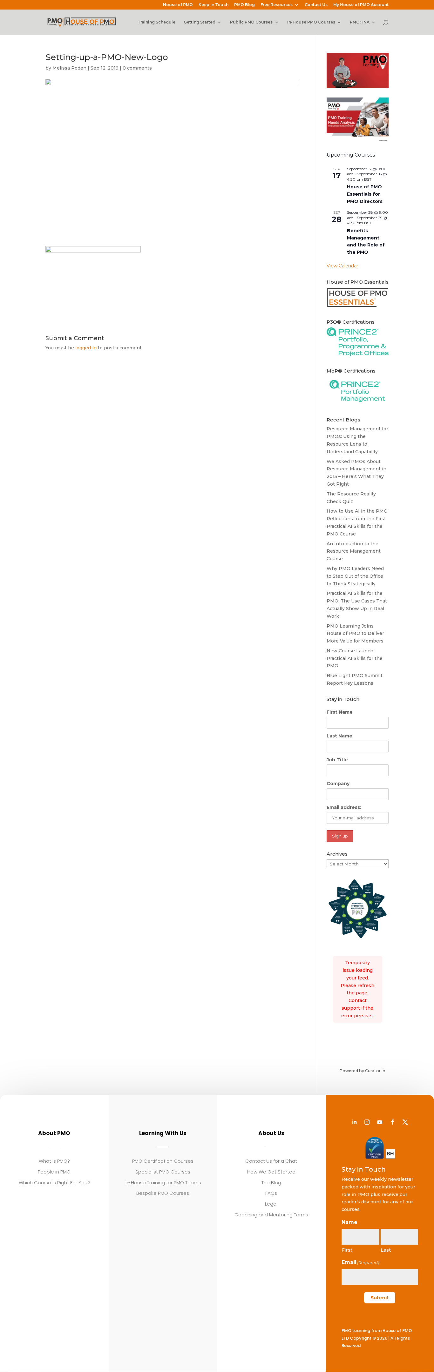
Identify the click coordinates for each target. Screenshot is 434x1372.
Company (338, 783)
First (347, 1250)
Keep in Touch (213, 5)
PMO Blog (244, 5)
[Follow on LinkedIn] (354, 1122)
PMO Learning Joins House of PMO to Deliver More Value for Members (355, 633)
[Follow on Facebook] (392, 1122)
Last (386, 1250)
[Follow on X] (405, 1122)
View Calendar (342, 266)
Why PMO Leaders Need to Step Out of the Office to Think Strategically (355, 576)
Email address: (344, 807)
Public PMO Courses (251, 22)
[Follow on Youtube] (380, 1122)
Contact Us (316, 5)
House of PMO (178, 5)
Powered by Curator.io (362, 1070)
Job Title (337, 760)
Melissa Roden (69, 68)
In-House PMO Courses (311, 22)
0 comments (137, 68)
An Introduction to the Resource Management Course (354, 551)
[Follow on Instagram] (367, 1122)
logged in (86, 348)
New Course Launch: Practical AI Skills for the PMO (355, 658)
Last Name (339, 736)
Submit (379, 1298)
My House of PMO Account (361, 5)
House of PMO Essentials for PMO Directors (365, 194)
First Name (340, 712)
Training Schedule (156, 22)
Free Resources (277, 5)
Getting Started (199, 22)
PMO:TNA (360, 22)
